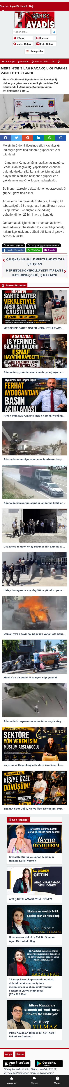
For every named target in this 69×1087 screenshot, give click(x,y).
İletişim (44, 38)
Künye (20, 38)
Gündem (24, 61)
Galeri (57, 1083)
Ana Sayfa (10, 61)
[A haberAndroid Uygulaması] (49, 1063)
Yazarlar (12, 1083)
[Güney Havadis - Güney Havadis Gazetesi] (34, 19)
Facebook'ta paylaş (15, 250)
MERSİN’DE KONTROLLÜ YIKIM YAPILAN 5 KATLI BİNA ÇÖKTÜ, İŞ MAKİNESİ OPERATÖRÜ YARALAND (34, 275)
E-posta (51, 250)
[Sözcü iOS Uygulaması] (16, 1063)
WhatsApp (35, 250)
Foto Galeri (46, 44)
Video (34, 1083)
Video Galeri (23, 44)
